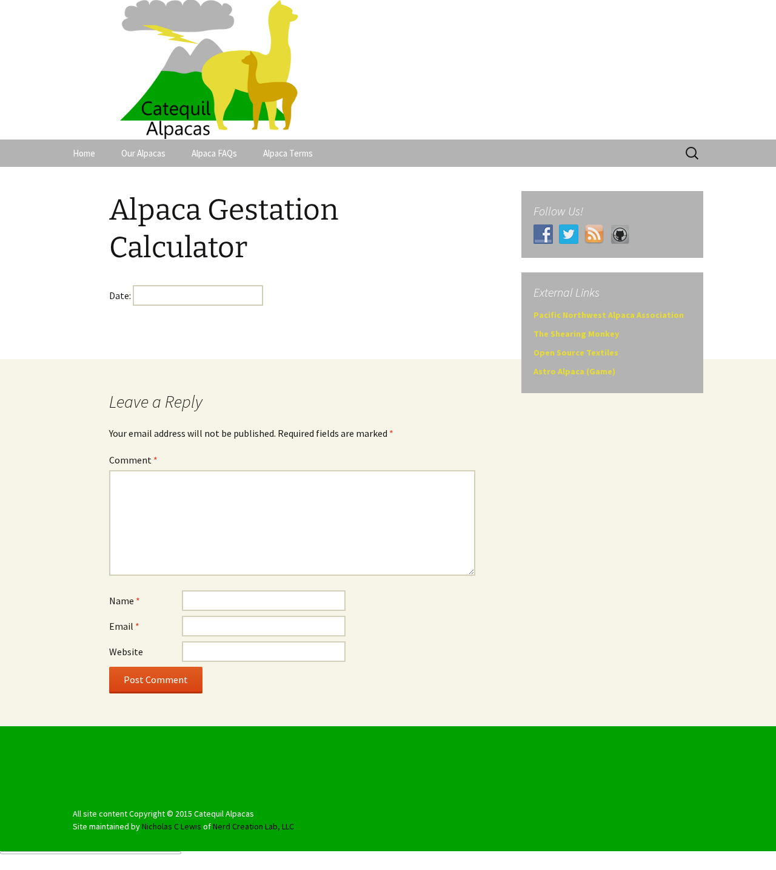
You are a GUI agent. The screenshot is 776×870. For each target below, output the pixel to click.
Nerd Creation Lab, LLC (253, 826)
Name (124, 601)
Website (126, 652)
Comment (133, 460)
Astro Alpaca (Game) (574, 371)
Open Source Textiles (576, 352)
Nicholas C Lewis (171, 826)
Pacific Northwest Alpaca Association (609, 314)
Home (84, 153)
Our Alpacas (143, 153)
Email (124, 626)
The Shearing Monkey (576, 333)
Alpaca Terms (288, 153)
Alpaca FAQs (214, 153)
